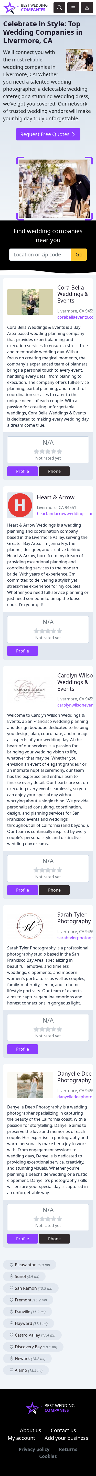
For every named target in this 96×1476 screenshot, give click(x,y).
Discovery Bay (35, 1347)
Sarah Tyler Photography (74, 918)
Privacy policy (34, 1449)
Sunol (26, 1276)
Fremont (30, 1300)
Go (79, 254)
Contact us (63, 1430)
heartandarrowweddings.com (66, 513)
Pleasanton (32, 1265)
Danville (30, 1311)
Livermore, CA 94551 (56, 507)
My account (21, 1437)
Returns (68, 1449)
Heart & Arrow (55, 497)
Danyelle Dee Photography (74, 1077)
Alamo (28, 1370)
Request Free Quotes (45, 134)
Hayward (31, 1323)
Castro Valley (34, 1335)
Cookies (48, 1456)
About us (30, 1430)
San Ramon (33, 1288)
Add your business (66, 1437)
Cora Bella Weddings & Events (73, 294)
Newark (29, 1358)
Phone (54, 471)
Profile (22, 471)
